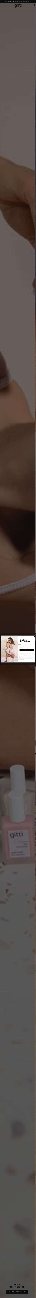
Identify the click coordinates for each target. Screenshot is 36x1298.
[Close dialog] (34, 636)
